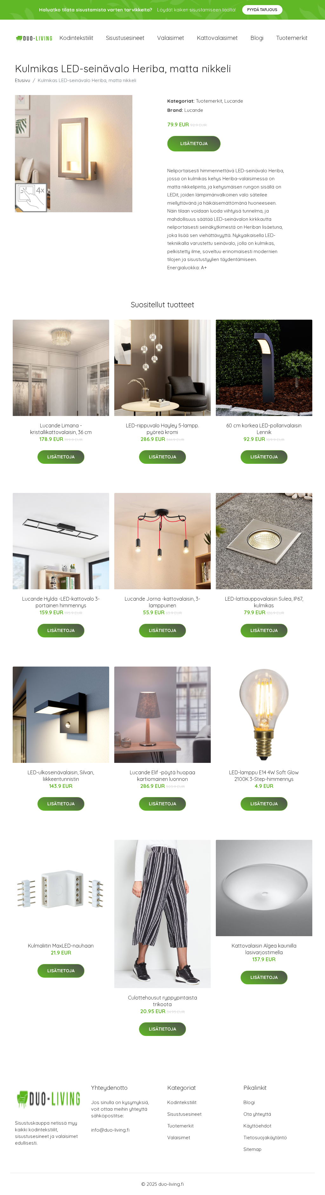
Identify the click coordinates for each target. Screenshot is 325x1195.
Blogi (256, 38)
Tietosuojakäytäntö (265, 1137)
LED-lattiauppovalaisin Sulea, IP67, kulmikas (264, 602)
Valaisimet (170, 38)
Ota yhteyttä (257, 1114)
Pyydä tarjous (262, 9)
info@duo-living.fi (110, 1130)
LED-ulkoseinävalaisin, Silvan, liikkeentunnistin (61, 775)
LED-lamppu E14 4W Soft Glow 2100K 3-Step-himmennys (264, 775)
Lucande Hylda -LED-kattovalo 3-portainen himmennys (61, 602)
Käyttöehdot (257, 1126)
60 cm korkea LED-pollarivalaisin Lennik (264, 428)
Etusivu (22, 80)
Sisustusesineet (125, 38)
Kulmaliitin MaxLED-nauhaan (61, 946)
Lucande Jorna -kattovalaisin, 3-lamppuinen (162, 602)
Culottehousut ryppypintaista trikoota (162, 1000)
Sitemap (252, 1149)
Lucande (233, 101)
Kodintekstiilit (76, 38)
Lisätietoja (194, 143)
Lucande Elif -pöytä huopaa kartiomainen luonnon (162, 775)
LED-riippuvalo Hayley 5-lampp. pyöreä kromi (162, 428)
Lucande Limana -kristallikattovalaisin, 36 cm (61, 428)
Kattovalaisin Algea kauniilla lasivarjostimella (264, 949)
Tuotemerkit (292, 38)
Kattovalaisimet (217, 38)
